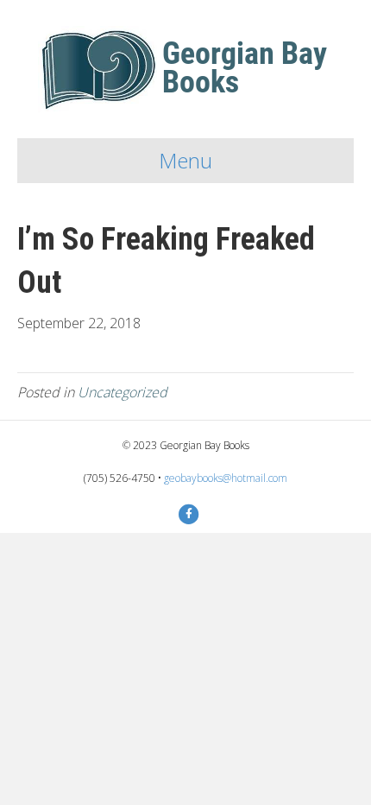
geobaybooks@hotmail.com (225, 478)
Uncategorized (122, 392)
